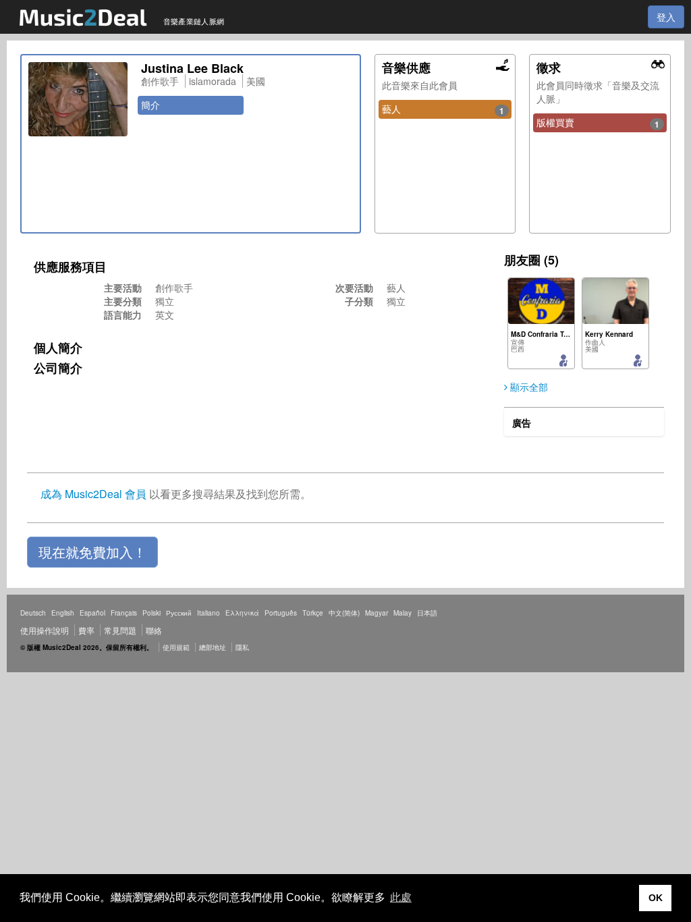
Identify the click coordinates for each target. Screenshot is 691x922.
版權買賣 (597, 122)
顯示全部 (527, 387)
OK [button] (655, 897)
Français (124, 613)
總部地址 (212, 647)
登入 (666, 17)
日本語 (427, 613)
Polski (151, 613)
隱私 (242, 647)
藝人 (443, 109)
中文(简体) (344, 613)
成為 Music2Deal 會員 (93, 493)
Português (281, 613)
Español (92, 613)
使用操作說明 (44, 630)
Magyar (376, 613)
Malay (402, 613)
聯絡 (154, 630)
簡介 (150, 104)
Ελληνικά (242, 613)
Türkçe (312, 613)
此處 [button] (401, 897)
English (62, 613)
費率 (86, 630)
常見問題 (120, 630)
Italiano (208, 613)
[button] (92, 552)
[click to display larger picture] (78, 99)
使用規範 (176, 647)
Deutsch (33, 613)
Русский (179, 613)
